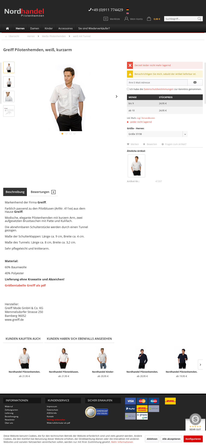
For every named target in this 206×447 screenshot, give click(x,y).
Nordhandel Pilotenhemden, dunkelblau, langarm (142, 371)
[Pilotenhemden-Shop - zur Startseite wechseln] (24, 14)
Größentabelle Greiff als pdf (25, 285)
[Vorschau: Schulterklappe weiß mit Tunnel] (8, 96)
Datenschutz (52, 409)
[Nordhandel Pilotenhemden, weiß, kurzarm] (136, 165)
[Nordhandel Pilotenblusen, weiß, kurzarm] (64, 357)
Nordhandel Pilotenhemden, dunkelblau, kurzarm (181, 371)
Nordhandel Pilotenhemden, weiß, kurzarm (24, 371)
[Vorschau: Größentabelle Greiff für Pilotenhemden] (8, 111)
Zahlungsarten (11, 409)
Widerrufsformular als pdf (58, 423)
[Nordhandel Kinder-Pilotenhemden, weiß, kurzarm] (103, 357)
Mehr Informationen (122, 441)
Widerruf (9, 406)
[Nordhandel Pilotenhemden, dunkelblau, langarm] (142, 357)
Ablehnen (152, 438)
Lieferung (9, 413)
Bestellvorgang (11, 416)
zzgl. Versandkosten (146, 118)
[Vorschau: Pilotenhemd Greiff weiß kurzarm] (8, 67)
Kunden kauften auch (23, 339)
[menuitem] (183, 18)
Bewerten (152, 144)
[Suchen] (199, 18)
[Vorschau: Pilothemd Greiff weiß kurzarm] (8, 82)
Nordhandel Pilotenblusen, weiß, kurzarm (64, 371)
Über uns (9, 423)
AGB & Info (52, 413)
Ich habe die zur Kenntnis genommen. (166, 89)
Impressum (52, 406)
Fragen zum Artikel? (175, 144)
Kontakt (50, 416)
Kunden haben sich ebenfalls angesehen (79, 339)
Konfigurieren (193, 438)
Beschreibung (15, 192)
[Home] (7, 28)
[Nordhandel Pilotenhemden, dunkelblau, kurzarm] (182, 357)
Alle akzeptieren (171, 438)
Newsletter (10, 419)
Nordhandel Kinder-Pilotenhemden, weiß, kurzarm (103, 371)
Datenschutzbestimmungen (159, 89)
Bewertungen (42, 192)
